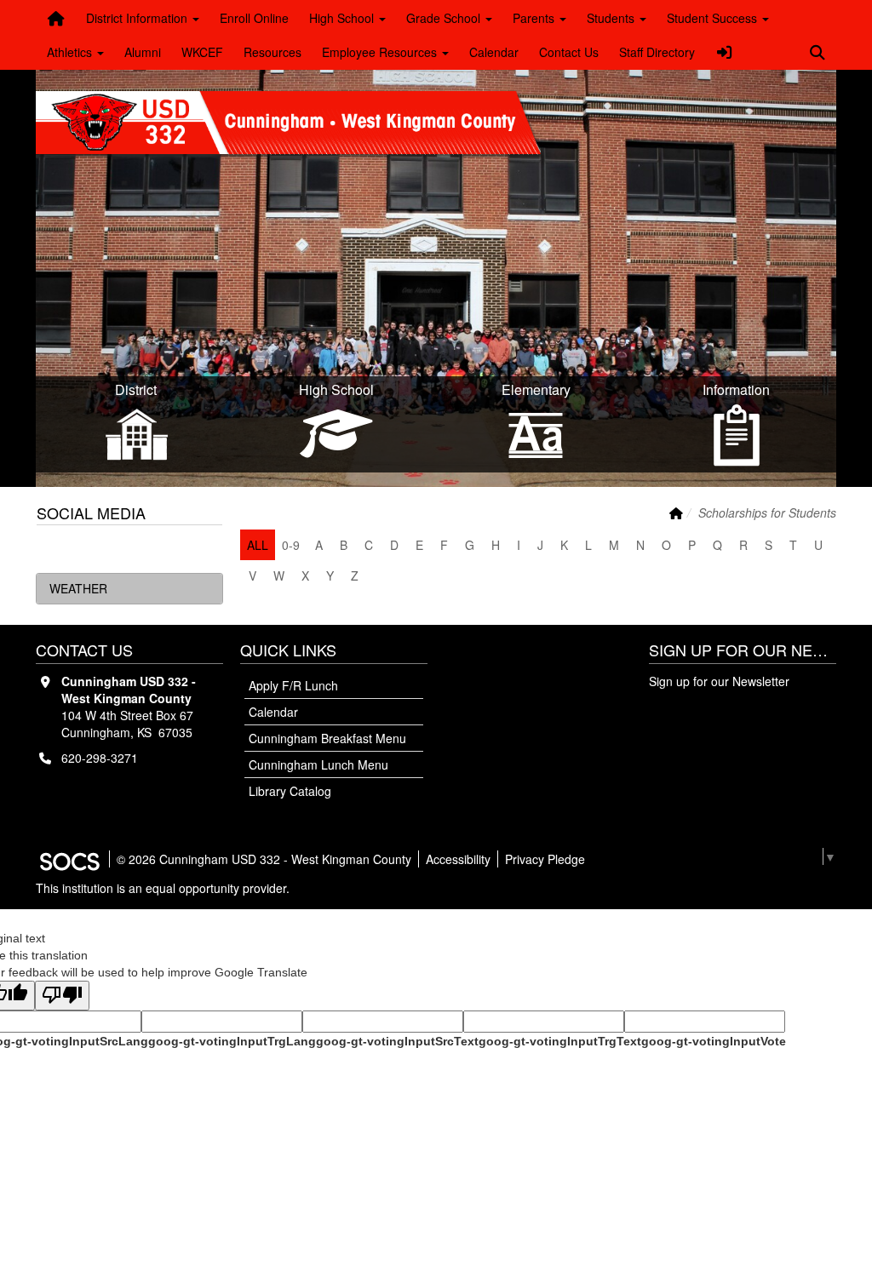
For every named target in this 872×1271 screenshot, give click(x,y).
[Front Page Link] (56, 18)
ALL (257, 544)
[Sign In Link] (724, 52)
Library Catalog (290, 790)
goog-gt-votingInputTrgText (560, 1041)
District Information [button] (138, 17)
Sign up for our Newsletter (719, 681)
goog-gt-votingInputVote (713, 1041)
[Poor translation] (62, 996)
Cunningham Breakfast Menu (327, 738)
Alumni (142, 51)
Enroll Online (254, 17)
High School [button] (343, 17)
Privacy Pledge (545, 858)
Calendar (494, 51)
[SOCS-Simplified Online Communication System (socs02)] (69, 858)
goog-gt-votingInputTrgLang (232, 1041)
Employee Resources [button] (381, 51)
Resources (272, 51)
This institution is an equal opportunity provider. (163, 887)
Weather (78, 588)
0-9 (291, 544)
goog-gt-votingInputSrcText (397, 1041)
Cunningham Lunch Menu (318, 764)
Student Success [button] (713, 17)
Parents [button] (535, 17)
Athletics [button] (71, 51)
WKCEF (202, 51)
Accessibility (458, 858)
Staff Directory (657, 51)
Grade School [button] (445, 17)
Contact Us (569, 51)
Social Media (91, 512)
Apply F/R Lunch (293, 685)
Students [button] (612, 17)
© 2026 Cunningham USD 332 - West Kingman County (264, 858)
